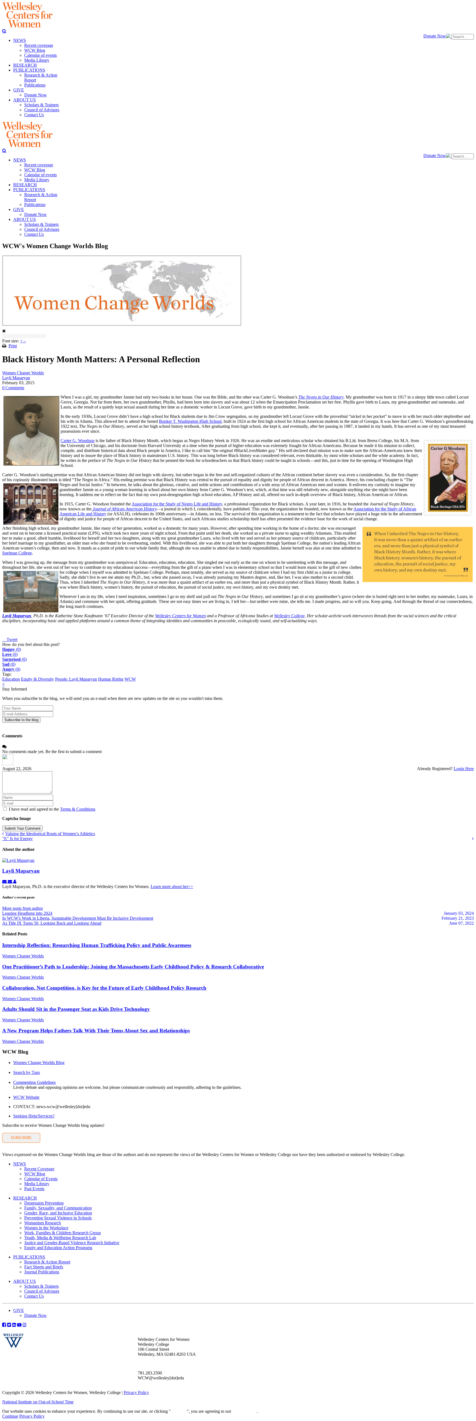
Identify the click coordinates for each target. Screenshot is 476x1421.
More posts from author (22, 908)
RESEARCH (25, 1198)
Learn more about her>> (172, 886)
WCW (130, 679)
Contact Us (34, 1296)
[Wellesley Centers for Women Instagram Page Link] (24, 1324)
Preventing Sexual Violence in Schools (58, 1218)
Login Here (464, 768)
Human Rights (110, 679)
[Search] (4, 31)
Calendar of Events (41, 1178)
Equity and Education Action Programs (58, 1247)
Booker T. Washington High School (190, 421)
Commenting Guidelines (34, 1082)
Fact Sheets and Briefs (43, 1267)
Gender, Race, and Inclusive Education (58, 1213)
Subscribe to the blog (21, 720)
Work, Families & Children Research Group (62, 1232)
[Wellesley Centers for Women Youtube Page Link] (19, 1324)
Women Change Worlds (23, 372)
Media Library (36, 1183)
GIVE (18, 1310)
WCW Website (26, 1097)
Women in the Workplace (46, 1227)
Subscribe (21, 1138)
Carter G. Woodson (77, 440)
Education (11, 679)
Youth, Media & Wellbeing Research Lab (60, 1237)
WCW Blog (34, 1173)
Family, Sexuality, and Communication (58, 1208)
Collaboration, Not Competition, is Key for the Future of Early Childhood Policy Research (104, 988)
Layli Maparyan (16, 377)
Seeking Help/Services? (34, 1116)
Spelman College (17, 553)
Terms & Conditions (77, 809)
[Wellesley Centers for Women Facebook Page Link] (4, 1324)
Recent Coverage (39, 1168)
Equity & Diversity (37, 679)
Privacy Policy (136, 1392)
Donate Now (434, 36)
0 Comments (13, 387)
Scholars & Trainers (41, 1286)
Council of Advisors (41, 1291)
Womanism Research (42, 1222)
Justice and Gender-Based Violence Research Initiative (71, 1242)
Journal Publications (41, 1272)
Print (13, 345)
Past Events (34, 1188)
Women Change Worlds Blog (38, 1062)
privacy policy (244, 1411)
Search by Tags (26, 1072)
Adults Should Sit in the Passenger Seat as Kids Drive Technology (76, 1009)
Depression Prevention (44, 1203)
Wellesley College (289, 615)
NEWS (19, 1164)
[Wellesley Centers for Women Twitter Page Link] (9, 1324)
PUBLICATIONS (29, 1257)
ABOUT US (24, 1281)
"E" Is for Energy (17, 838)
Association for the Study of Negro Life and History (177, 504)
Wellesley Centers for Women (180, 615)
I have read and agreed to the (52, 809)
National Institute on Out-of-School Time (38, 1402)
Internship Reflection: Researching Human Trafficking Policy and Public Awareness (96, 945)
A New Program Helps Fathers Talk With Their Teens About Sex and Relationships (96, 1030)
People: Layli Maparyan (76, 679)
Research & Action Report (47, 1262)
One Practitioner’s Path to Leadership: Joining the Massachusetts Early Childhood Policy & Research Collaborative (133, 967)
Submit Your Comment (22, 828)
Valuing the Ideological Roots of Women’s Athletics (50, 833)
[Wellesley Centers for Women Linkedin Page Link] (14, 1324)
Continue (179, 1411)
